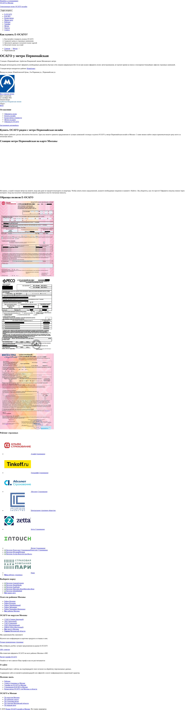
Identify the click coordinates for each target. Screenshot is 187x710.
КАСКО (7, 16)
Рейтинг (7, 22)
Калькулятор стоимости (13, 118)
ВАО (2, 105)
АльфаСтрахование (38, 454)
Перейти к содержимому (9, 1)
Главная (7, 48)
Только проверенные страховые (11, 642)
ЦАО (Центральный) (12, 625)
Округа (7, 28)
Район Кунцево (10, 603)
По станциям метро (11, 701)
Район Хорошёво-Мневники (14, 609)
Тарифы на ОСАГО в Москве (15, 685)
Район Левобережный (12, 605)
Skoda (19, 585)
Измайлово (31, 68)
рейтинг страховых (13, 575)
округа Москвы (11, 629)
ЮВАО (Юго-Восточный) (13, 627)
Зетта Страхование (38, 529)
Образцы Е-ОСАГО (11, 122)
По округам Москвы (11, 697)
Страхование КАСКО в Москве (16, 687)
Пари (33, 573)
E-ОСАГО (8, 14)
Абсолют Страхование (39, 492)
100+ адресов (5, 649)
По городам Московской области (16, 703)
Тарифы (7, 24)
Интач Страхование (38, 548)
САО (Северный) (10, 623)
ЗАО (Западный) (10, 621)
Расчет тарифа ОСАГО (8, 657)
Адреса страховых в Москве (14, 683)
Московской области (14, 631)
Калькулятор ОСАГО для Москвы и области (20, 689)
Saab (18, 587)
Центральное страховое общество (43, 510)
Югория (22, 552)
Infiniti (19, 591)
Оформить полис (10, 114)
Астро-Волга (27, 554)
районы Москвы (12, 611)
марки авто (10, 593)
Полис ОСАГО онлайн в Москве (18, 709)
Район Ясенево (9, 601)
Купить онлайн (10, 116)
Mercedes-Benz (29, 589)
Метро (6, 26)
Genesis (21, 583)
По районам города (11, 699)
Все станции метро (7, 94)
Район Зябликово (10, 607)
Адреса (7, 30)
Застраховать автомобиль (9, 125)
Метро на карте (10, 120)
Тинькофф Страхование (39, 473)
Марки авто (8, 20)
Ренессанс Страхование (39, 550)
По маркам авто (10, 705)
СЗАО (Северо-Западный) (14, 619)
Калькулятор (9, 18)
